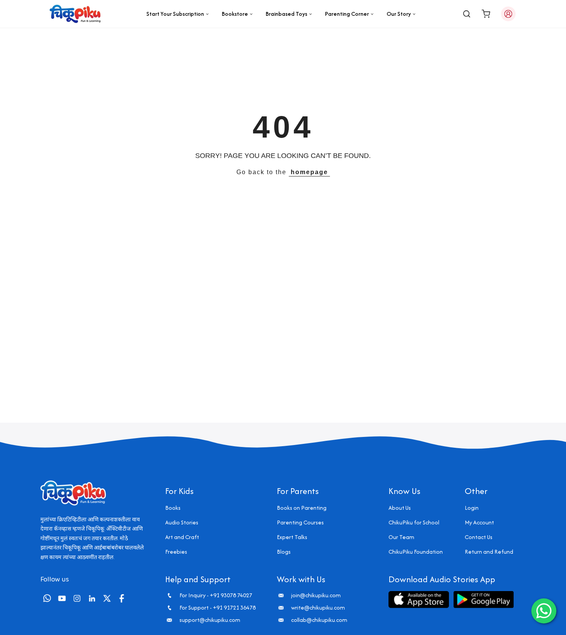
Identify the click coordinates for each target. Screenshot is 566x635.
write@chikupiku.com (318, 608)
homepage (309, 172)
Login (472, 508)
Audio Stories (181, 522)
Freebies (176, 552)
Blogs (284, 552)
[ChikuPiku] (75, 14)
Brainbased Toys (286, 14)
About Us (399, 508)
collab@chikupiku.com (319, 620)
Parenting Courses (300, 522)
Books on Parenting (302, 508)
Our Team (401, 537)
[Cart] (486, 14)
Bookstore (235, 14)
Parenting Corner (347, 14)
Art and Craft (182, 537)
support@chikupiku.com (209, 620)
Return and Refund (489, 552)
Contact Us (478, 537)
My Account (479, 522)
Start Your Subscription (175, 14)
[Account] (508, 14)
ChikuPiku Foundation (415, 552)
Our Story (399, 14)
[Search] (466, 14)
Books (173, 508)
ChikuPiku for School (413, 522)
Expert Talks (292, 537)
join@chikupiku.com (316, 595)
